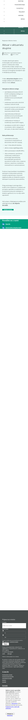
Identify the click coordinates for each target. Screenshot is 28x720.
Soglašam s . (11, 642)
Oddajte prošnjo (8, 209)
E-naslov (4, 622)
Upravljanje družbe (7, 678)
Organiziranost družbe (8, 676)
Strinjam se (10, 713)
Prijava (5, 644)
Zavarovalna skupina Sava (13, 227)
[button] (15, 8)
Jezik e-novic (5, 629)
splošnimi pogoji (14, 642)
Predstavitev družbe (7, 675)
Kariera (4, 680)
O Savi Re (5, 672)
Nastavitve (14, 703)
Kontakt (4, 682)
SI (5, 633)
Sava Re (8, 224)
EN (5, 637)
